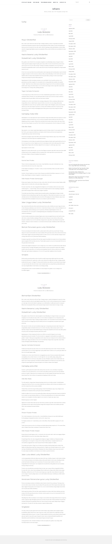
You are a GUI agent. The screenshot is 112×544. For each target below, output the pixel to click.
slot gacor (71, 208)
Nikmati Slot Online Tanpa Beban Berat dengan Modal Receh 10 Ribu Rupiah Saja (79, 177)
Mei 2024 (71, 91)
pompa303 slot (72, 210)
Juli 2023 (70, 117)
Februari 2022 (72, 155)
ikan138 (70, 202)
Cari (88, 19)
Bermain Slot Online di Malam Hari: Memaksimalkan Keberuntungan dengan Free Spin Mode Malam (79, 173)
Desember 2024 (72, 74)
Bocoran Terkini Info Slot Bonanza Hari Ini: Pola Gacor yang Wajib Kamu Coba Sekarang (79, 165)
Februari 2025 (72, 69)
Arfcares (56, 9)
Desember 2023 (72, 104)
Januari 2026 (71, 41)
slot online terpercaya (73, 205)
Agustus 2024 (72, 84)
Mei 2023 (71, 122)
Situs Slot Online (26, 2)
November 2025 (72, 46)
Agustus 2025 (72, 53)
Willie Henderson (50, 34)
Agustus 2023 (71, 114)
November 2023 (72, 107)
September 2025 (72, 51)
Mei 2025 (71, 61)
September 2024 (72, 81)
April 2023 (71, 124)
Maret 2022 (71, 152)
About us (55, 2)
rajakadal (71, 196)
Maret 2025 (71, 66)
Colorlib (54, 539)
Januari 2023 (71, 132)
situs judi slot (72, 191)
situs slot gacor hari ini (74, 194)
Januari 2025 (71, 71)
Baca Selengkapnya (43, 273)
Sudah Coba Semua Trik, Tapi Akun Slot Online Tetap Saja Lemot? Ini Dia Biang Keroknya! (79, 169)
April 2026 (71, 36)
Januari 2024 (71, 102)
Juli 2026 (70, 31)
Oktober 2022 (72, 140)
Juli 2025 (70, 56)
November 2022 (72, 137)
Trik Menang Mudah (46, 2)
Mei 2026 (71, 33)
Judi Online (36, 2)
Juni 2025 (71, 58)
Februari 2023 (72, 129)
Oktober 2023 (72, 109)
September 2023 (72, 112)
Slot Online (44, 28)
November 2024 (72, 76)
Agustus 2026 (72, 28)
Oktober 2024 (72, 79)
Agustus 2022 (71, 145)
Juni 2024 (71, 89)
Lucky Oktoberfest (44, 32)
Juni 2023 (71, 119)
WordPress (65, 539)
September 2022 (72, 142)
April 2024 (71, 94)
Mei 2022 (71, 147)
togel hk (70, 199)
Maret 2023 (71, 127)
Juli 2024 (70, 86)
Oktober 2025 (72, 48)
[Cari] (89, 2)
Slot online (71, 213)
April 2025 (71, 64)
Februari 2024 (72, 99)
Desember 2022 (72, 134)
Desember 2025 (72, 43)
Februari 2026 (72, 38)
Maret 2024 (71, 96)
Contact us (63, 2)
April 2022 (71, 150)
